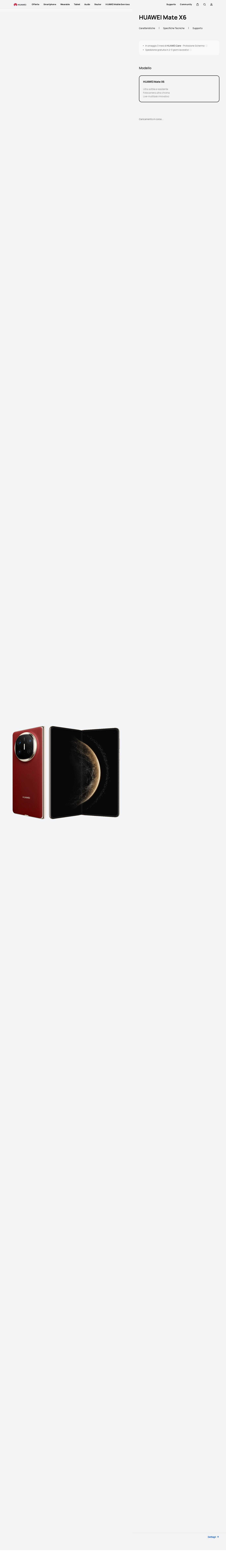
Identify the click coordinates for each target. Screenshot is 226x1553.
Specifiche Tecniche (173, 28)
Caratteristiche (147, 28)
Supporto (198, 28)
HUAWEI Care (174, 45)
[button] (197, 4)
